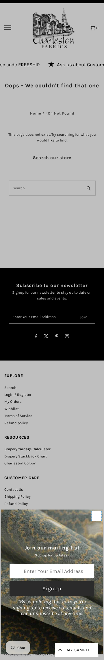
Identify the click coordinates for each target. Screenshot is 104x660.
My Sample (79, 650)
